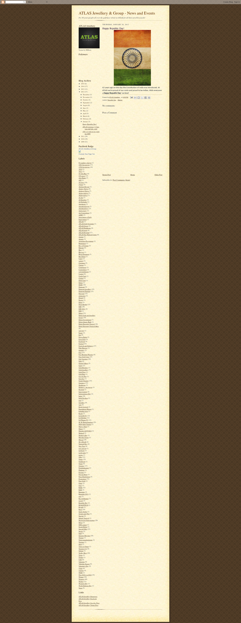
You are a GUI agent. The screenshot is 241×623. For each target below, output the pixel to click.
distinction (82, 296)
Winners (81, 579)
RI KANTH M (83, 505)
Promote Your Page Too (87, 154)
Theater (81, 538)
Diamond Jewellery (85, 289)
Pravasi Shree (83, 474)
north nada (82, 453)
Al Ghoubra (82, 200)
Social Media (83, 527)
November (86, 97)
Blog (80, 250)
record (81, 501)
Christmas (82, 263)
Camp (80, 259)
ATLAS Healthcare (85, 228)
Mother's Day (83, 435)
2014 (83, 86)
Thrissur (81, 542)
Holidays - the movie (85, 387)
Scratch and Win (84, 514)
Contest (81, 274)
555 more (82, 176)
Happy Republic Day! (90, 124)
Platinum (81, 470)
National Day (83, 444)
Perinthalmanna (84, 468)
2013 (83, 89)
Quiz (80, 485)
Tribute (81, 551)
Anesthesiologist (84, 206)
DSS (80, 311)
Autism (81, 237)
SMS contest (83, 525)
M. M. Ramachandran (86, 422)
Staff (80, 533)
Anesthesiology (84, 208)
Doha (80, 302)
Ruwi (80, 509)
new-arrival (82, 448)
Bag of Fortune (83, 246)
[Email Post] (131, 97)
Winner (81, 577)
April (85, 113)
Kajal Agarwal (83, 407)
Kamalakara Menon (85, 409)
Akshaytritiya (83, 195)
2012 (83, 92)
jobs (80, 405)
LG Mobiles (82, 418)
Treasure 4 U (83, 549)
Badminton (82, 243)
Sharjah (81, 516)
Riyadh (81, 507)
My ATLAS (82, 442)
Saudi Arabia (83, 512)
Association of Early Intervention (85, 218)
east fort (81, 331)
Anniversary (83, 211)
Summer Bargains (84, 536)
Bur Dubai (82, 256)
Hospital (81, 389)
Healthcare (82, 385)
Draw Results (83, 304)
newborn (81, 450)
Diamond (82, 287)
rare (80, 496)
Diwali (81, 298)
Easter (81, 333)
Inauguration (83, 392)
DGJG (81, 285)
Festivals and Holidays (86, 346)
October (85, 100)
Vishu (80, 568)
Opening (81, 466)
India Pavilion (83, 398)
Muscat (81, 440)
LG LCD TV (83, 416)
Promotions (82, 479)
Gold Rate (82, 374)
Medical (81, 433)
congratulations (84, 272)
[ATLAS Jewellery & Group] (80, 152)
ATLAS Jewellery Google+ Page (89, 603)
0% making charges (85, 163)
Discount (81, 293)
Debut (81, 283)
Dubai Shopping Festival (87, 324)
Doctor (81, 300)
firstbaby (81, 350)
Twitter (81, 557)
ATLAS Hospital (84, 232)
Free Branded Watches (86, 354)
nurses (81, 455)
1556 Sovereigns (84, 167)
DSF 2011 (82, 309)
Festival (81, 344)
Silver (80, 522)
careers (81, 261)
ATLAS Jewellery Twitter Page (88, 605)
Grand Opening (84, 381)
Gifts (80, 361)
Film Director (83, 348)
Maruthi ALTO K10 (85, 431)
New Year (82, 446)
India (80, 396)
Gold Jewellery (83, 370)
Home (132, 174)
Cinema (81, 265)
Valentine (82, 562)
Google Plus (82, 376)
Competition (83, 270)
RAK (80, 490)
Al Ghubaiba (83, 202)
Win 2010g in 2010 (85, 575)
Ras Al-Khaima (83, 499)
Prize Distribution (84, 477)
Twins (80, 555)
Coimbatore (82, 267)
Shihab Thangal (84, 518)
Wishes (81, 581)
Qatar (80, 483)
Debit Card (82, 280)
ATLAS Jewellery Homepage (88, 596)
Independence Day (85, 394)
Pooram (81, 472)
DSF (80, 307)
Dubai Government (85, 320)
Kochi (81, 413)
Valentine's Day (84, 566)
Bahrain (81, 248)
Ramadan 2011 (83, 494)
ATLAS (81, 221)
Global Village (83, 363)
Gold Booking (83, 368)
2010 (83, 139)
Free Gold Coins (84, 357)
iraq (80, 400)
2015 (83, 84)
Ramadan (82, 492)
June (84, 108)
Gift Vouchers (83, 359)
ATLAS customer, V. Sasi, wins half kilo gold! (91, 128)
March (85, 116)
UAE (80, 560)
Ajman (81, 184)
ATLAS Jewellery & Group (87, 149)
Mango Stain (83, 427)
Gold (80, 365)
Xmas (80, 588)
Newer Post (106, 174)
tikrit (80, 544)
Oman (81, 459)
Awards (81, 239)
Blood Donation (84, 254)
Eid (80, 335)
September (86, 103)
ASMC (81, 215)
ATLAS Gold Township (86, 224)
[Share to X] (142, 97)
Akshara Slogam (84, 187)
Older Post (158, 174)
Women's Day (83, 583)
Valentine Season (84, 564)
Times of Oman (84, 546)
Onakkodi (82, 461)
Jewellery (82, 403)
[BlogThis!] (138, 97)
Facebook (82, 341)
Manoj (81, 429)
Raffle (80, 488)
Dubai (81, 313)
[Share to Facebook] (145, 97)
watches (81, 570)
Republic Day (83, 503)
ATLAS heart (83, 230)
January (85, 121)
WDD (80, 573)
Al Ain (81, 198)
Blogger (81, 252)
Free (80, 352)
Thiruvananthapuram (85, 540)
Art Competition (84, 213)
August (85, 105)
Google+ (81, 379)
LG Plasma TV (83, 420)
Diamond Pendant (84, 291)
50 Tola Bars (83, 174)
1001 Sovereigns (84, 165)
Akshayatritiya (83, 193)
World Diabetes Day (85, 586)
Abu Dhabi (82, 178)
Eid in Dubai (83, 337)
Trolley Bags (83, 553)
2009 (83, 142)
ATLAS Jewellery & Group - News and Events (117, 13)
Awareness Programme (86, 241)
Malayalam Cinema (85, 424)
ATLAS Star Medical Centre (88, 235)
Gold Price (82, 372)
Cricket (81, 278)
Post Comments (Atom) (121, 180)
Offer (80, 457)
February (86, 119)
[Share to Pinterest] (149, 97)
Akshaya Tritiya (84, 191)
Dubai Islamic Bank (85, 322)
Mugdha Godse (84, 437)
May (84, 111)
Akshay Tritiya (83, 189)
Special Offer (83, 529)
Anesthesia (82, 204)
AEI (80, 180)
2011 (83, 136)
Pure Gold (82, 481)
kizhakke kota (83, 411)
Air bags (81, 182)
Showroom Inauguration (87, 520)
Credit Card (82, 276)
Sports (81, 531)
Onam (81, 464)
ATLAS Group (83, 226)
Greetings (82, 383)
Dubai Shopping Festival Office (89, 326)
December (86, 94)
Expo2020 (82, 339)
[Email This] (135, 97)
